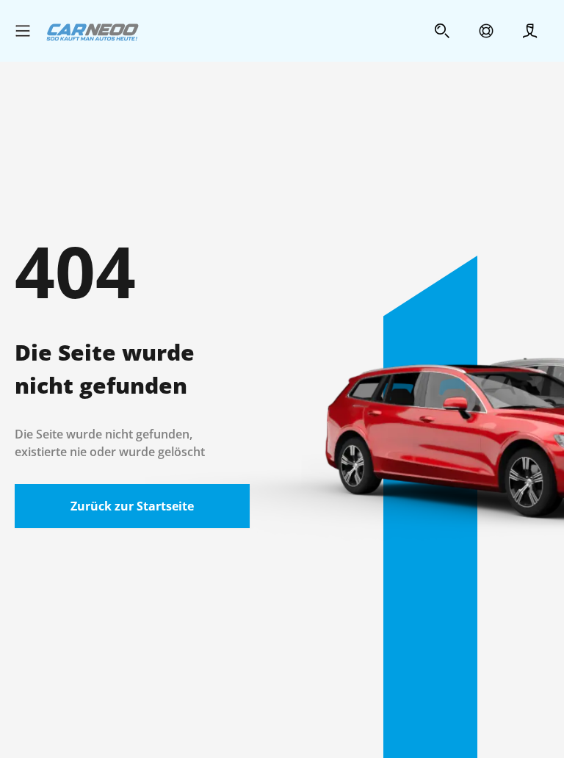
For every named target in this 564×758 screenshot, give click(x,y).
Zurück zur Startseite (132, 506)
